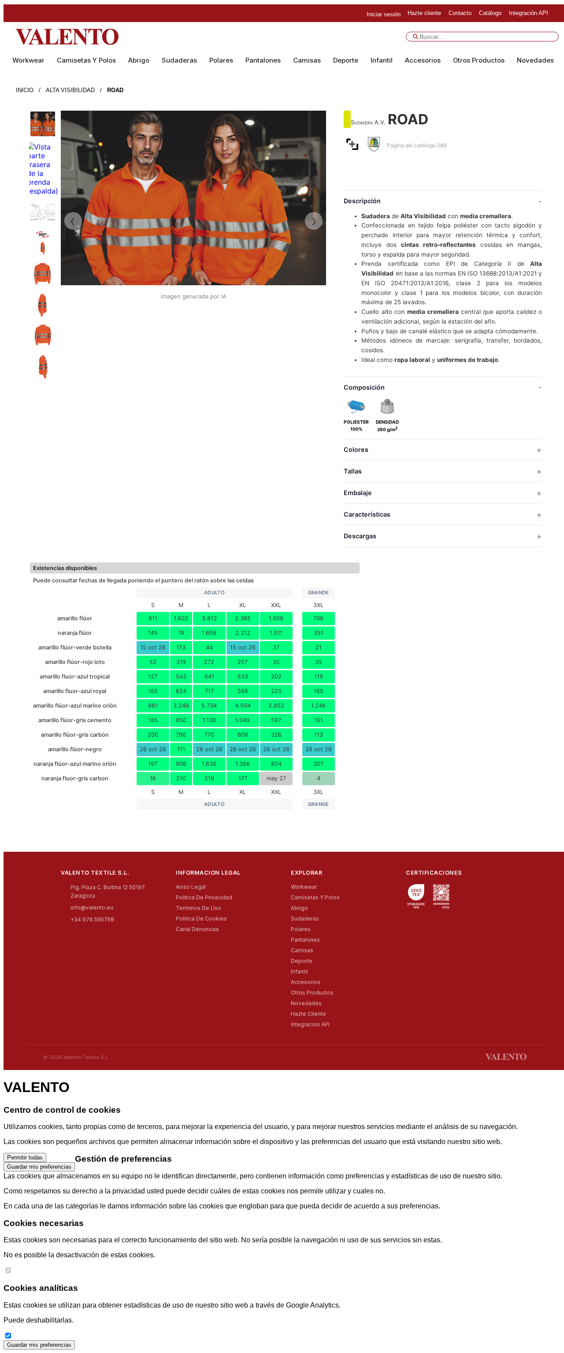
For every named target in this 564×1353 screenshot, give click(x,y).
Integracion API (310, 1024)
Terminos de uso (198, 908)
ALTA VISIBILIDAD (70, 90)
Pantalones (263, 60)
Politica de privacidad (204, 897)
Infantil (382, 60)
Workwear (28, 60)
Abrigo (138, 60)
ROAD (115, 90)
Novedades (535, 60)
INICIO (24, 90)
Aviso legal (191, 886)
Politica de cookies (201, 918)
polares (221, 60)
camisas (307, 60)
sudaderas (179, 60)
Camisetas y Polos (86, 60)
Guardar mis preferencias (39, 1166)
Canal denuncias (197, 929)
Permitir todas (25, 1157)
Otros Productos (479, 60)
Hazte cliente (308, 1013)
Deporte (345, 60)
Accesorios (423, 60)
